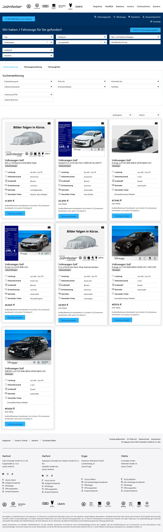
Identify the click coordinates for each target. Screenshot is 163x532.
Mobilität (109, 6)
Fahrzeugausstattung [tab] (33, 67)
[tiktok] (13, 474)
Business (120, 6)
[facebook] (3, 474)
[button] (51, 37)
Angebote (97, 6)
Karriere (156, 6)
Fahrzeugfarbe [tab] (54, 67)
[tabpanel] (81, 88)
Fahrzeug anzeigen (15, 213)
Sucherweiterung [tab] (10, 67)
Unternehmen (143, 6)
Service (130, 6)
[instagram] (8, 474)
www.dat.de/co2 (120, 526)
